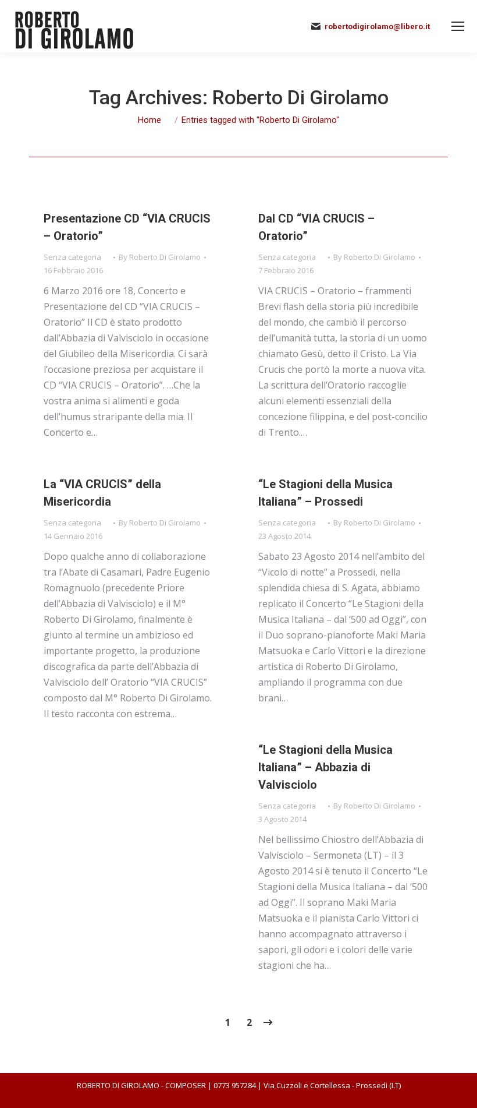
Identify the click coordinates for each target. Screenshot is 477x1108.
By (160, 257)
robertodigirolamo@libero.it (377, 26)
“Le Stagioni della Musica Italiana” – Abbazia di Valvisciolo (325, 767)
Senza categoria (72, 257)
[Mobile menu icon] (457, 26)
